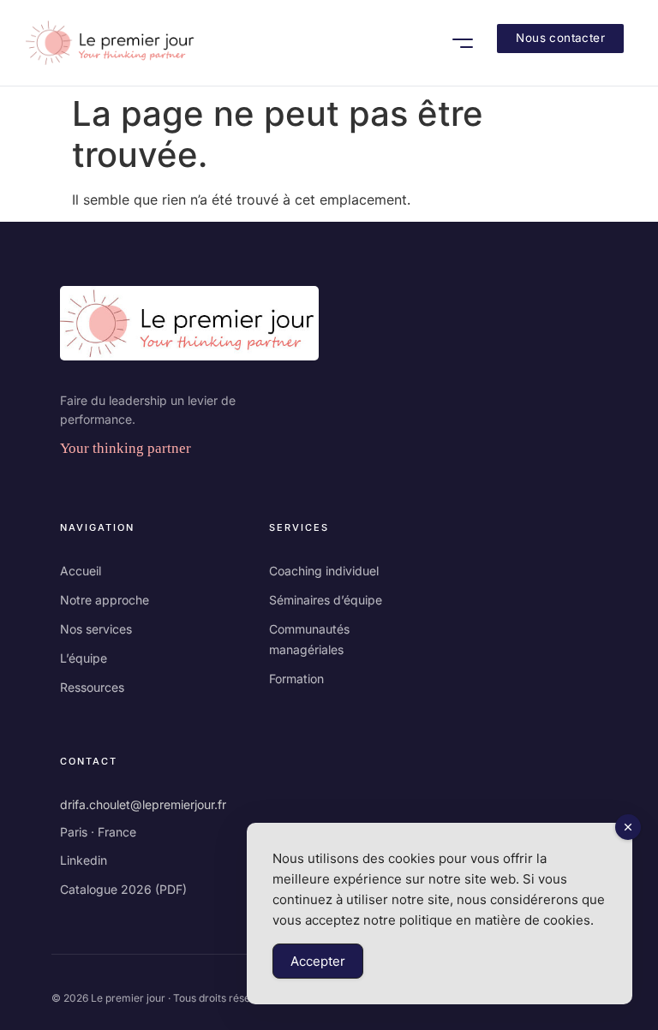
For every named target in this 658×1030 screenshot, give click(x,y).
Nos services (96, 629)
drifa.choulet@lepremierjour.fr (143, 804)
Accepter (317, 961)
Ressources (92, 687)
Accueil (80, 570)
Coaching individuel (324, 570)
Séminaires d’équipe (325, 599)
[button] (463, 43)
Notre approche (104, 599)
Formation (296, 678)
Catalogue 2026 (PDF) (123, 889)
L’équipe (83, 658)
